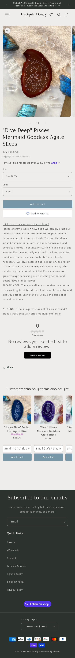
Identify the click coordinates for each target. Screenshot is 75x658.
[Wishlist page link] (51, 14)
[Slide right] (45, 123)
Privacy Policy (14, 589)
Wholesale (13, 550)
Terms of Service (16, 566)
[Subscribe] (64, 522)
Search (11, 542)
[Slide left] (30, 123)
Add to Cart (17, 457)
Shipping (6, 157)
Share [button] (10, 367)
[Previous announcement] (6, 4)
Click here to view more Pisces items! (26, 224)
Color (5, 185)
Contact (11, 558)
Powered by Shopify (50, 651)
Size (5, 169)
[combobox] (17, 448)
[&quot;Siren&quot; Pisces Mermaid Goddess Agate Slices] (48, 410)
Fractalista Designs (32, 651)
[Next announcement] (68, 4)
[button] (7, 15)
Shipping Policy (15, 581)
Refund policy (15, 574)
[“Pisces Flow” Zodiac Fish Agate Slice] (17, 410)
